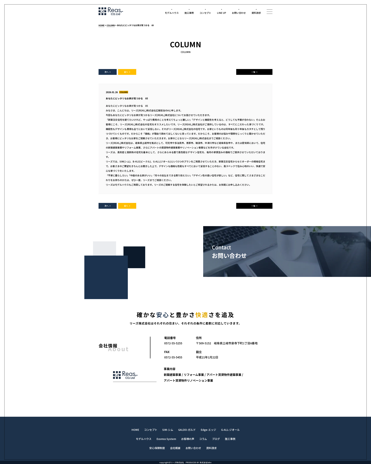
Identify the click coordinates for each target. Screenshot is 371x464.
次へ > (107, 71)
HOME (101, 25)
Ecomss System (166, 438)
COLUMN (111, 25)
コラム (203, 438)
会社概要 (175, 448)
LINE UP (221, 13)
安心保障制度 (157, 448)
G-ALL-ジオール (230, 429)
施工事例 (189, 13)
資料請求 (256, 13)
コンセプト (205, 13)
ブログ (216, 438)
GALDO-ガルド (187, 429)
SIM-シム (167, 429)
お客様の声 (187, 438)
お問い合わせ (239, 13)
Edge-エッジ (208, 429)
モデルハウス (172, 13)
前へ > (127, 71)
